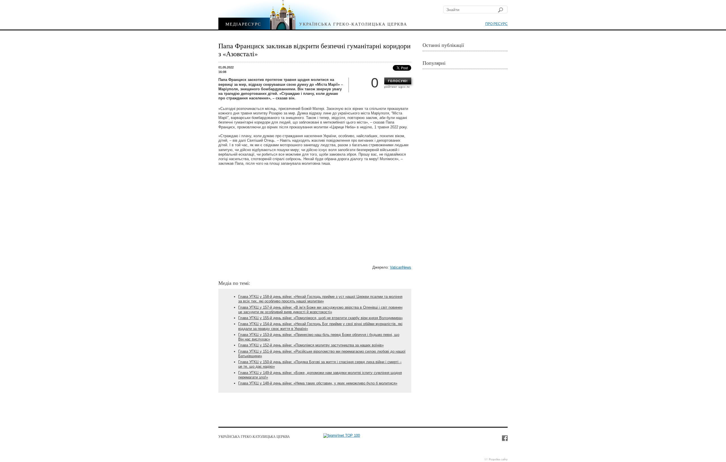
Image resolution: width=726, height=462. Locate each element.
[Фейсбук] (504, 438)
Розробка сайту (498, 459)
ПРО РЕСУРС (496, 24)
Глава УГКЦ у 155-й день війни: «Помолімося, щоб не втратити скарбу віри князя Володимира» (320, 318)
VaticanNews (400, 267)
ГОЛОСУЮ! (398, 81)
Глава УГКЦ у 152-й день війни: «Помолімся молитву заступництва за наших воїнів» (311, 345)
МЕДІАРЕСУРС (243, 23)
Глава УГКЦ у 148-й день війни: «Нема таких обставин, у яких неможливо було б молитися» (317, 383)
